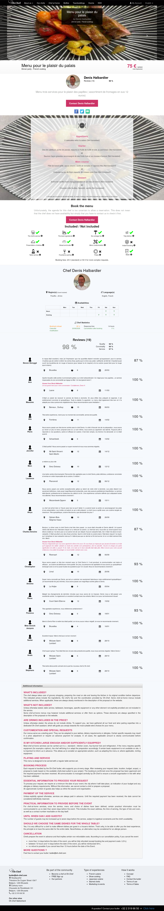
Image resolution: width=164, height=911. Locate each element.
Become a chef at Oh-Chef (62, 874)
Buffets (66, 3)
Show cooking (94, 876)
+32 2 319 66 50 (130, 908)
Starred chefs (94, 881)
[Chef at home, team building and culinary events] (14, 2)
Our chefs (41, 3)
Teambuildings (79, 3)
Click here (148, 908)
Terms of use (132, 881)
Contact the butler (134, 879)
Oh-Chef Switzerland (17, 900)
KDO (100, 3)
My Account (137, 3)
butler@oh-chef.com (58, 853)
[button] (18, 34)
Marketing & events (97, 884)
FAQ (128, 876)
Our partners (57, 879)
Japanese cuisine (96, 879)
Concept (130, 874)
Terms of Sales (133, 884)
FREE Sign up (57, 876)
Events (91, 3)
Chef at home (54, 3)
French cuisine (95, 874)
